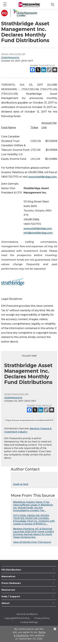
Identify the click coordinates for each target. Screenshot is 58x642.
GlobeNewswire (10, 57)
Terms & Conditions (27, 614)
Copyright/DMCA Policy (17, 618)
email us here (20, 484)
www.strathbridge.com (42, 176)
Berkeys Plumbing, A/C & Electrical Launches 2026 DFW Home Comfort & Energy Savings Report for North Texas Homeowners (33, 533)
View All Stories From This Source (32, 542)
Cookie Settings (29, 622)
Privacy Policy (41, 618)
